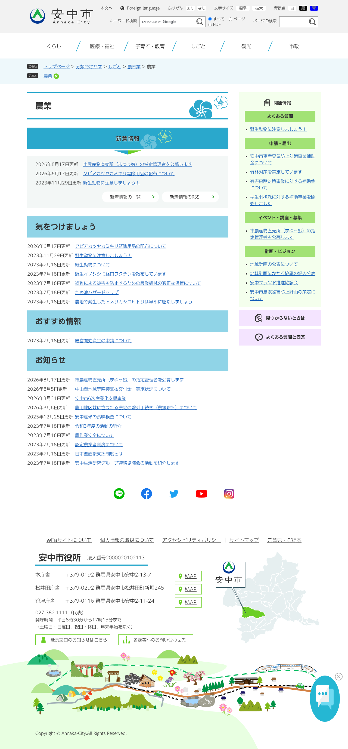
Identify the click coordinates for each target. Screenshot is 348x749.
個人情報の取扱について (127, 540)
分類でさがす (89, 66)
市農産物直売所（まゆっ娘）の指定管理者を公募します (137, 164)
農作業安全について (94, 435)
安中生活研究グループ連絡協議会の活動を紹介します (127, 463)
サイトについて (69, 540)
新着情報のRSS (184, 197)
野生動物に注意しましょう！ (111, 183)
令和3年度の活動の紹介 (98, 426)
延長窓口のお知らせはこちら (79, 640)
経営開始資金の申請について (103, 340)
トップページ (57, 66)
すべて (219, 19)
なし (202, 8)
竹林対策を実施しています (276, 172)
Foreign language (143, 8)
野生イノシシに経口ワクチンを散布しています (120, 274)
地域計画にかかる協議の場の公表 (282, 273)
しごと (114, 66)
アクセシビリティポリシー (191, 540)
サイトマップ (244, 540)
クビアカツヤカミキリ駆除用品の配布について (129, 173)
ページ (239, 19)
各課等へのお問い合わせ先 (159, 640)
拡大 (259, 8)
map (191, 576)
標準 (243, 8)
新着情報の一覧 (125, 197)
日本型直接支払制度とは (99, 454)
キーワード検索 (123, 21)
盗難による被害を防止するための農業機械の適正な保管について (138, 283)
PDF (217, 24)
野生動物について (92, 265)
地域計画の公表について (274, 264)
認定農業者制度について (99, 444)
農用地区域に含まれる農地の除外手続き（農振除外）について (136, 407)
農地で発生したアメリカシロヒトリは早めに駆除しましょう (133, 302)
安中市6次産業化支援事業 (100, 398)
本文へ (106, 8)
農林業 (134, 66)
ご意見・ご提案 (284, 540)
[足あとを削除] (56, 76)
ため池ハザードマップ (97, 292)
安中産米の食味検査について (103, 417)
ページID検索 (264, 21)
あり (190, 8)
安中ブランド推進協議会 (274, 283)
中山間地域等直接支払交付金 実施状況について (123, 389)
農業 (48, 76)
